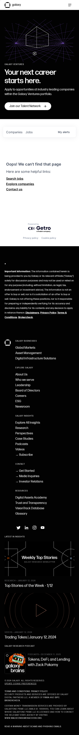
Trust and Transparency (31, 503)
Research (21, 428)
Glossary (21, 514)
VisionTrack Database (29, 508)
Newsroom (22, 407)
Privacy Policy (48, 312)
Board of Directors (27, 390)
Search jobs (14, 178)
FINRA (46, 697)
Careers (20, 396)
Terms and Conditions (17, 691)
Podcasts (21, 444)
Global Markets (25, 348)
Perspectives (24, 433)
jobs (29, 132)
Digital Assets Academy (31, 497)
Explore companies (20, 184)
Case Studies (24, 439)
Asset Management (28, 353)
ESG (18, 401)
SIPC (57, 697)
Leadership (22, 385)
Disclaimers (32, 312)
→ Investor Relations (29, 481)
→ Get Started (25, 471)
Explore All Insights (27, 423)
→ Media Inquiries (27, 476)
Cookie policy (48, 237)
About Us (21, 374)
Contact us (14, 189)
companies (14, 132)
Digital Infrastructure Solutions (35, 358)
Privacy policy (30, 237)
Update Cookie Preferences (20, 684)
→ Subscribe (24, 455)
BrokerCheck (12, 700)
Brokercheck (25, 317)
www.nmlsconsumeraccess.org (23, 718)
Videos (20, 449)
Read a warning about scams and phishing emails (33, 726)
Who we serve (24, 380)
